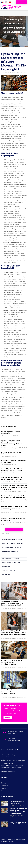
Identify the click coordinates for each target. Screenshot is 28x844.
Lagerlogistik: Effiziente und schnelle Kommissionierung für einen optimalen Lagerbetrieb (12, 603)
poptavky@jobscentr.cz (9, 771)
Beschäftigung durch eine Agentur (9, 447)
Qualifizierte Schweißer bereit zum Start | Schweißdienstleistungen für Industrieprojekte (14, 508)
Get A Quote (21, 2)
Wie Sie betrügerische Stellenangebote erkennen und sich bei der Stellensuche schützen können (14, 487)
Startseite (3, 35)
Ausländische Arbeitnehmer (8, 491)
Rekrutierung (6, 566)
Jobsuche (3, 788)
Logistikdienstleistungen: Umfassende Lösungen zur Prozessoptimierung (10, 691)
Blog (2, 791)
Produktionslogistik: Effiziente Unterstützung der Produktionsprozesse (11, 662)
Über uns (3, 783)
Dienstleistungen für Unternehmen (10, 500)
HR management (5, 435)
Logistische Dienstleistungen (8, 72)
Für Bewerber (4, 456)
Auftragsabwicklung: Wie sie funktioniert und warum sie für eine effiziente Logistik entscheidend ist (13, 632)
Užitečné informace (6, 481)
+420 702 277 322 (8, 763)
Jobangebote (6, 555)
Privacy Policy (4, 785)
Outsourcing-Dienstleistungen (11, 547)
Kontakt (7, 717)
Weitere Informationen (14, 529)
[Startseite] (11, 7)
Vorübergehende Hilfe (8, 570)
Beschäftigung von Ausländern (9, 473)
